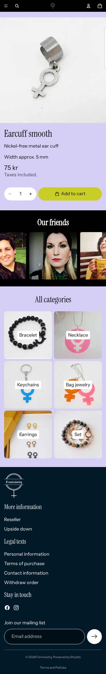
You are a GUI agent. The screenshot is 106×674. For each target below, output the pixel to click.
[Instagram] (16, 608)
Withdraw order (21, 582)
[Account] (88, 6)
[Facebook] (7, 608)
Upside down (18, 529)
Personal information (26, 554)
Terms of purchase (24, 563)
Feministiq (44, 657)
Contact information (26, 573)
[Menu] (6, 6)
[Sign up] (94, 636)
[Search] (17, 6)
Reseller (12, 519)
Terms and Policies (53, 667)
